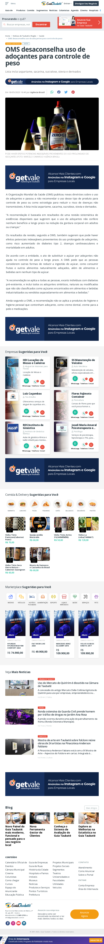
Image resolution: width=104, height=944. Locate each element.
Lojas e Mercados (64, 604)
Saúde (41, 36)
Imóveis (11, 603)
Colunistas (64, 10)
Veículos (21, 603)
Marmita (11, 511)
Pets (96, 603)
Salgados (69, 511)
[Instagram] (13, 923)
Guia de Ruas (36, 866)
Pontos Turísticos (38, 891)
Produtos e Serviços (39, 887)
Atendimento (85, 867)
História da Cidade (38, 869)
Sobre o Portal (85, 874)
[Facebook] (7, 923)
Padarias (46, 511)
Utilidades (58, 884)
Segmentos (42, 10)
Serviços (85, 603)
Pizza (34, 511)
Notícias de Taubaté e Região (24, 36)
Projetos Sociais (61, 866)
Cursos (9, 884)
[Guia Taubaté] (52, 3)
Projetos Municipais (63, 862)
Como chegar (12, 880)
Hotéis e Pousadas (32, 604)
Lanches (23, 511)
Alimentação (43, 603)
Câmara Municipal (15, 869)
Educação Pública (14, 894)
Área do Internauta (88, 889)
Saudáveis (81, 511)
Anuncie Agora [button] (84, 914)
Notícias (53, 10)
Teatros (57, 873)
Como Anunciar (86, 871)
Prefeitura (34, 894)
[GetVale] (52, 82)
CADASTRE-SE (96, 940)
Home (7, 36)
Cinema (83, 10)
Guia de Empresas (38, 862)
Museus (33, 880)
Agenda (75, 10)
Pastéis (92, 511)
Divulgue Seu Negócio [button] (86, 3)
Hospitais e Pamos (38, 873)
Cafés (58, 511)
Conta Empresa (86, 885)
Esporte (53, 603)
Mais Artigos (91, 808)
